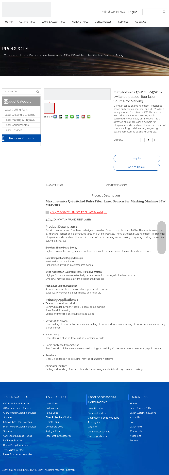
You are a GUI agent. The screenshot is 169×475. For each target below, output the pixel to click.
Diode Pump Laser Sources (18, 445)
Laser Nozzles (95, 408)
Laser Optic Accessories (58, 436)
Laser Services (13, 130)
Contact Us (136, 431)
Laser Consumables (16, 125)
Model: (50, 185)
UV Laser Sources (12, 440)
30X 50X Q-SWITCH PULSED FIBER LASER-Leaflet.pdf (78, 212)
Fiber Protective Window (59, 417)
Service (134, 440)
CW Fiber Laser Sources (16, 403)
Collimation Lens (55, 408)
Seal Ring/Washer (97, 436)
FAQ (132, 422)
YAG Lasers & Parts (13, 449)
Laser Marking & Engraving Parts (22, 119)
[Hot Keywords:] (164, 12)
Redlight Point (53, 431)
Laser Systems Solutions (143, 412)
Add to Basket (137, 167)
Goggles (92, 427)
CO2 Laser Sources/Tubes (17, 436)
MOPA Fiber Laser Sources (17, 422)
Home (133, 403)
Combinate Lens (54, 426)
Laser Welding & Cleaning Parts (22, 114)
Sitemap (70, 470)
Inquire (137, 158)
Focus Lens (52, 412)
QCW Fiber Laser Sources (17, 408)
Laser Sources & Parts (141, 408)
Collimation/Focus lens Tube (103, 417)
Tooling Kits (94, 422)
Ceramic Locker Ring (99, 431)
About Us (135, 417)
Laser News (136, 426)
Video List (135, 436)
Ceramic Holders (97, 413)
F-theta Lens (52, 422)
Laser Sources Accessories (17, 454)
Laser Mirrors (53, 403)
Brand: (108, 185)
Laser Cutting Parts (16, 109)
